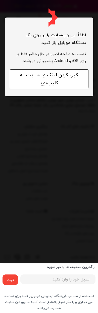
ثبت (10, 279)
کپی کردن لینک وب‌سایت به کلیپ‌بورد (49, 79)
